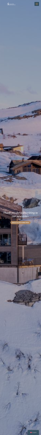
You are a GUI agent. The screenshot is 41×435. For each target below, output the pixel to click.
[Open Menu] (37, 4)
